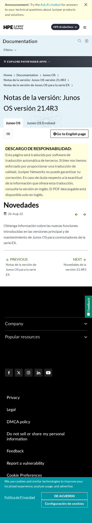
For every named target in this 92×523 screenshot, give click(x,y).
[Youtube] (48, 373)
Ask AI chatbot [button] (50, 4)
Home (8, 75)
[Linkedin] (38, 373)
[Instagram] (29, 373)
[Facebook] (9, 373)
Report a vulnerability (25, 464)
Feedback (15, 451)
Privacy (13, 398)
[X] (19, 373)
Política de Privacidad (19, 497)
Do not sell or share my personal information (36, 436)
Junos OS (13, 123)
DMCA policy (18, 422)
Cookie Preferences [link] (24, 476)
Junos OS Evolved (41, 123)
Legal (11, 410)
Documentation (20, 41)
